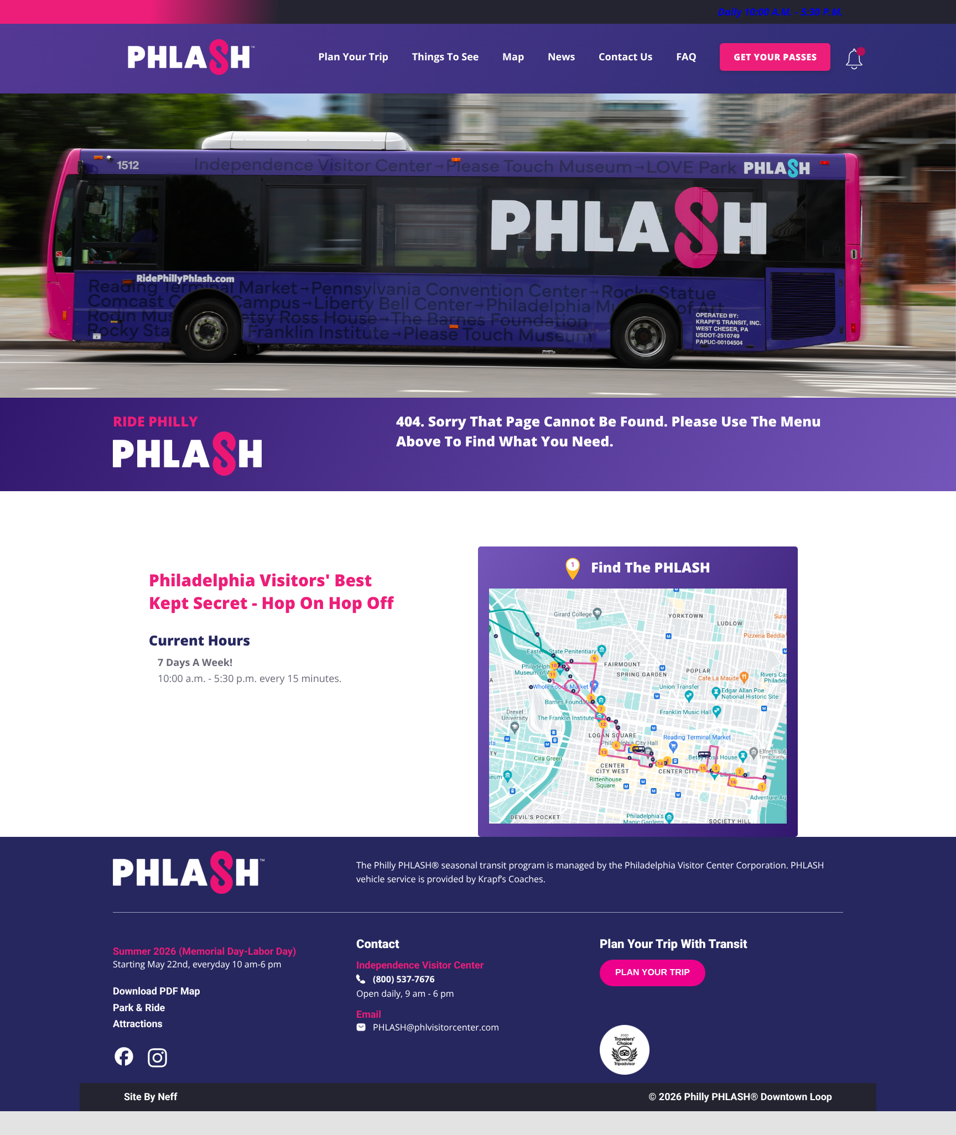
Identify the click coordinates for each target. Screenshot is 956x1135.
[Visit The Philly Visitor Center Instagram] (157, 1065)
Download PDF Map (156, 991)
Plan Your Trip (353, 57)
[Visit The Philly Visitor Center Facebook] (125, 1065)
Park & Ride (139, 1008)
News (561, 57)
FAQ (686, 57)
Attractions (138, 1024)
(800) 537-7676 (404, 979)
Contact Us (625, 57)
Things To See (445, 57)
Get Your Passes (775, 57)
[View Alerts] (854, 59)
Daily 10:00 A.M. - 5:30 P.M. (780, 12)
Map (513, 57)
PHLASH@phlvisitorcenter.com (436, 1027)
